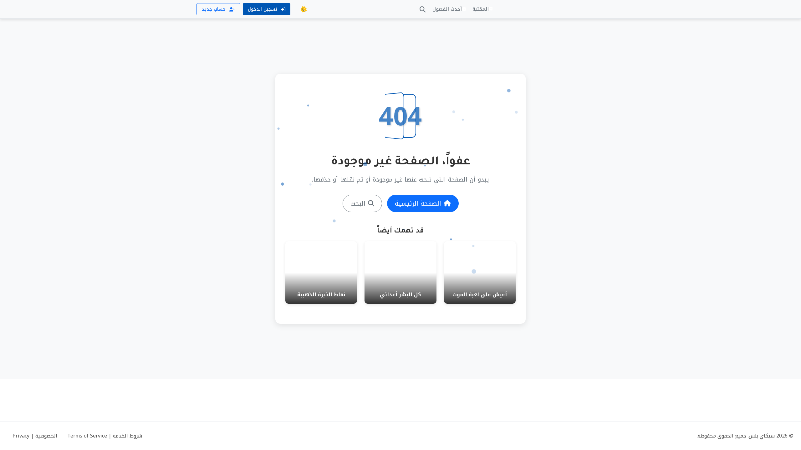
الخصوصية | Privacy (35, 436)
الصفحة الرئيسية (418, 203)
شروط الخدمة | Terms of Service (104, 436)
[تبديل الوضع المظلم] (303, 9)
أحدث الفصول (447, 9)
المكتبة (480, 9)
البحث (357, 203)
